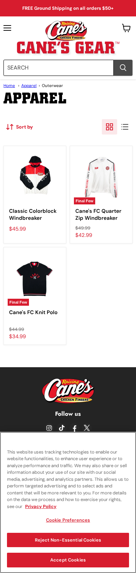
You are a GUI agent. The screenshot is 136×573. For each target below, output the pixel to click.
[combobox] (58, 68)
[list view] (125, 127)
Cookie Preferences (68, 520)
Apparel (29, 85)
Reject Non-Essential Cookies (68, 540)
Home (9, 85)
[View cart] (126, 28)
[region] (68, 502)
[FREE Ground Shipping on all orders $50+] (68, 8)
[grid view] (109, 127)
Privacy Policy (40, 506)
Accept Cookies (68, 560)
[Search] (123, 68)
